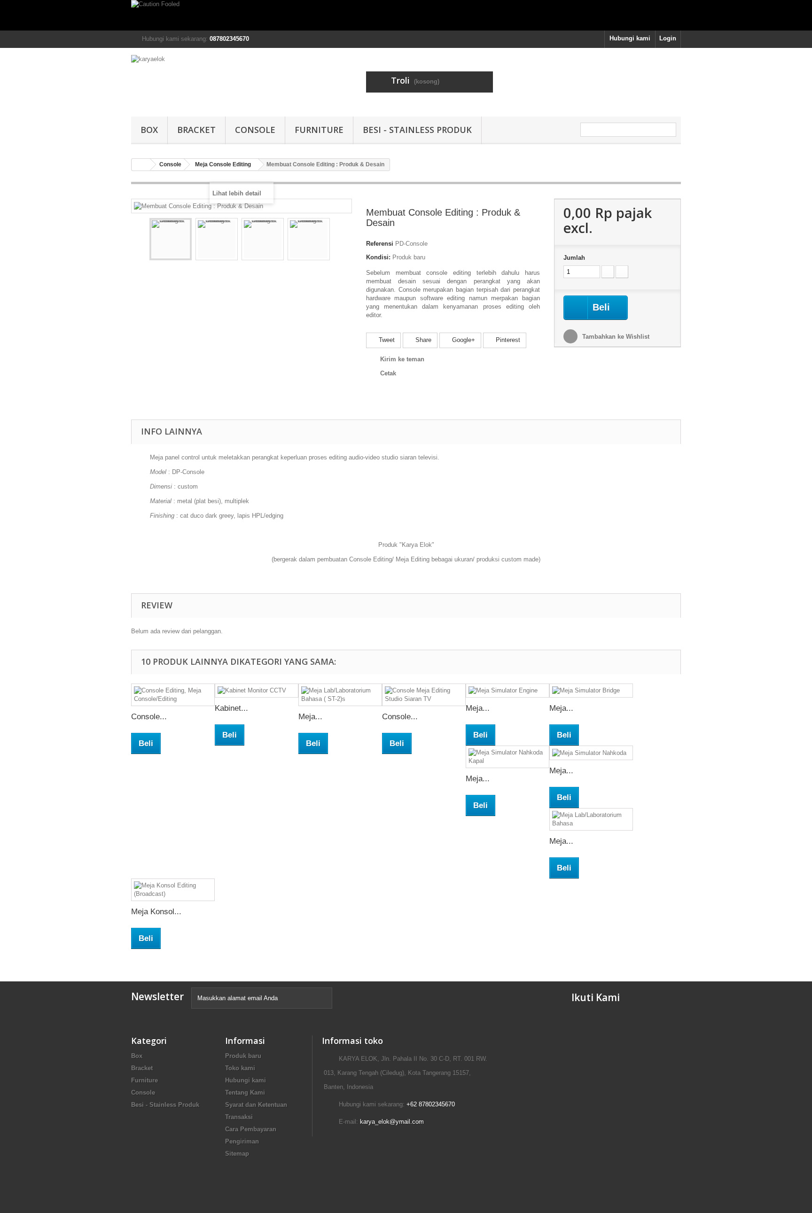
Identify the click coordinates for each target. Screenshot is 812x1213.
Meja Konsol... (156, 911)
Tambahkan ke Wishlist (614, 336)
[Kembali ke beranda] (141, 165)
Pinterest (507, 339)
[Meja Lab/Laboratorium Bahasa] (591, 819)
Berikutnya (338, 240)
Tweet (386, 339)
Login (667, 38)
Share (422, 339)
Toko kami (240, 1068)
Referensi (379, 243)
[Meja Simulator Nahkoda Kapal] (507, 757)
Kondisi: (378, 257)
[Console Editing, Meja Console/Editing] (173, 695)
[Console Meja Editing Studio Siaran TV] (424, 695)
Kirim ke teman (402, 359)
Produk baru (243, 1055)
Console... (149, 716)
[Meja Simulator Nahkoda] (591, 753)
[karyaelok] (218, 80)
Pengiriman (242, 1141)
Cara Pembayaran (250, 1129)
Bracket (196, 129)
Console (255, 129)
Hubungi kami (629, 38)
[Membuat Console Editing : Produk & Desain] (170, 239)
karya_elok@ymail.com (392, 1121)
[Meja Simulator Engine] (507, 691)
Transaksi (239, 1116)
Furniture (319, 129)
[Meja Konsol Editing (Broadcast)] (173, 890)
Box (149, 129)
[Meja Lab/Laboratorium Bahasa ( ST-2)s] (340, 695)
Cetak (388, 373)
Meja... (310, 716)
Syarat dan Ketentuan (256, 1104)
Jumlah (574, 257)
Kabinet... (231, 708)
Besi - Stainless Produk (417, 129)
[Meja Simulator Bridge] (591, 691)
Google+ (462, 339)
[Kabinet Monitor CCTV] (256, 691)
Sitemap (237, 1153)
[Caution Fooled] (406, 15)
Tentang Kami (245, 1092)
